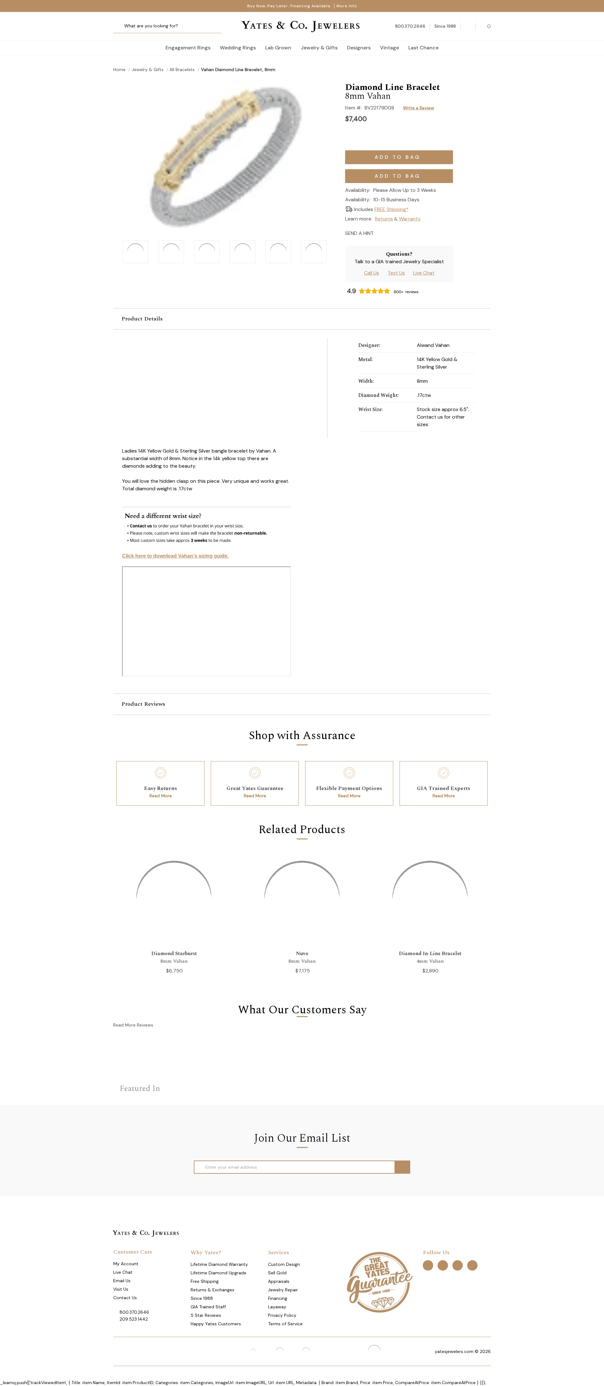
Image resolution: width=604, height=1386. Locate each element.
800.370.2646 (134, 1312)
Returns (384, 218)
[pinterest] (442, 1265)
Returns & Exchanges (212, 1290)
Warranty (410, 218)
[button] (302, 319)
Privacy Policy (282, 1315)
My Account (125, 1263)
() (488, 26)
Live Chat (423, 273)
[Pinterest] (402, 232)
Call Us (371, 273)
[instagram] (457, 1265)
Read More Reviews (133, 1025)
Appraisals (278, 1281)
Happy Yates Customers (216, 1324)
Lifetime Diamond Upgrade (218, 1273)
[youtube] (472, 1265)
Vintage (389, 47)
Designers (359, 47)
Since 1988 (202, 1298)
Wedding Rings (238, 47)
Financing (277, 1298)
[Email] (380, 232)
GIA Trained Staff (208, 1307)
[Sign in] (468, 26)
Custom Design (284, 1264)
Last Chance (423, 47)
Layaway (277, 1307)
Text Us (396, 273)
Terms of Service (285, 1324)
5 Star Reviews (206, 1315)
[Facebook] (391, 232)
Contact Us (125, 1297)
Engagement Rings (187, 47)
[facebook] (428, 1265)
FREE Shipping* (391, 209)
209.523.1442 (134, 1319)
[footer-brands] (379, 1282)
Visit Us (120, 1289)
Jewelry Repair (283, 1290)
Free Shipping (205, 1281)
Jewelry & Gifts (319, 47)
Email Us (122, 1280)
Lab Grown (278, 47)
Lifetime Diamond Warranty (219, 1264)
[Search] (120, 26)
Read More (160, 796)
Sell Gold (277, 1273)
